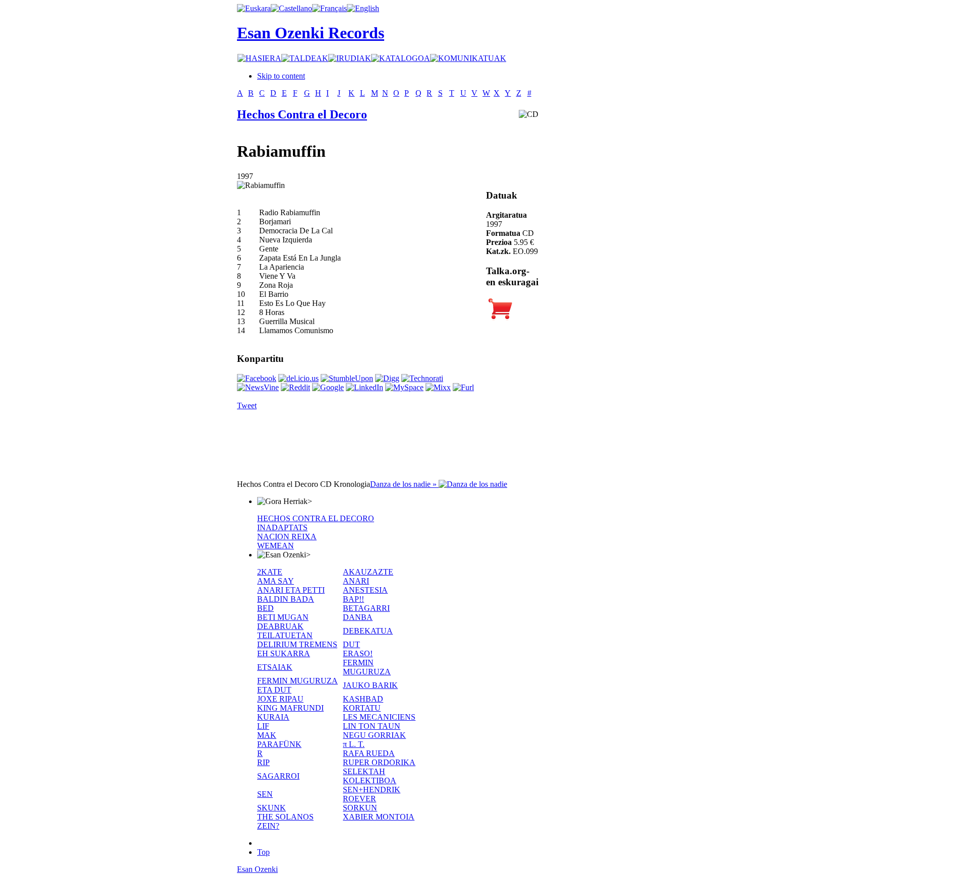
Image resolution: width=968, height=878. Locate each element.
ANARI (356, 581)
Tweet (247, 405)
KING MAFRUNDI (290, 708)
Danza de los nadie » (404, 484)
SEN (265, 794)
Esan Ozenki (257, 869)
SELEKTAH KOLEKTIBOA (369, 776)
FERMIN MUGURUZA (367, 667)
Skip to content (281, 76)
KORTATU (362, 708)
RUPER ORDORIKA (379, 762)
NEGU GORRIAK (374, 735)
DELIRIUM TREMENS (297, 644)
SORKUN (360, 807)
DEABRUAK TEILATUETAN (285, 631)
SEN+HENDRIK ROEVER (371, 794)
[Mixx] (438, 387)
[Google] (328, 387)
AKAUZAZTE (368, 572)
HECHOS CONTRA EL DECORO (315, 518)
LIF (263, 726)
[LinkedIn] (364, 387)
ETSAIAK (274, 667)
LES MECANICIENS (379, 717)
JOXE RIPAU (280, 699)
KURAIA (273, 717)
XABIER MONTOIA (378, 816)
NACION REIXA (287, 536)
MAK (266, 735)
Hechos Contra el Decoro (302, 114)
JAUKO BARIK (370, 685)
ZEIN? (268, 826)
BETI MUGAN (283, 617)
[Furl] (463, 387)
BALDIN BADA (285, 599)
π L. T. (354, 744)
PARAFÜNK (279, 744)
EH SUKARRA (283, 653)
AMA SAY (275, 581)
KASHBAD (363, 699)
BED (265, 608)
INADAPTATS (282, 527)
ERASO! (358, 653)
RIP (263, 762)
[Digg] (387, 378)
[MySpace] (404, 387)
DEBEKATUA (368, 630)
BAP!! (353, 599)
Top (263, 852)
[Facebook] (256, 378)
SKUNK (271, 807)
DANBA (358, 617)
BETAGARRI (366, 608)
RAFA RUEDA (369, 753)
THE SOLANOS (285, 816)
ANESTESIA (365, 590)
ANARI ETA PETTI (291, 590)
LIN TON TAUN (371, 726)
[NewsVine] (258, 387)
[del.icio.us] (298, 378)
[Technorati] (422, 378)
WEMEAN (275, 545)
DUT (351, 644)
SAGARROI (278, 776)
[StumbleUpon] (347, 378)
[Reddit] (295, 387)
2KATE (269, 572)
